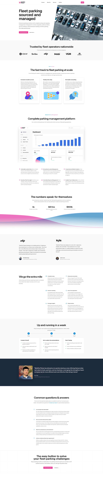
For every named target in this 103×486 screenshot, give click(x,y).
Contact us (56, 467)
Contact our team (53, 402)
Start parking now (23, 32)
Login (82, 2)
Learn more (32, 32)
